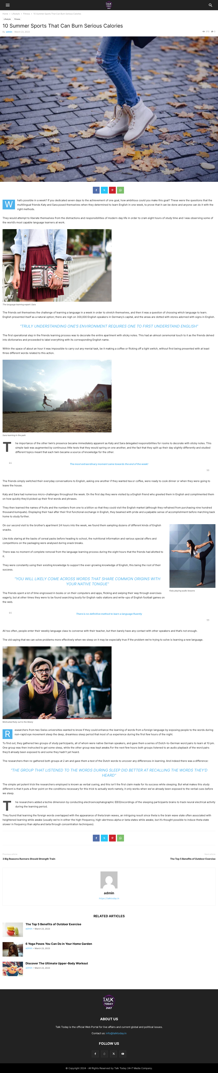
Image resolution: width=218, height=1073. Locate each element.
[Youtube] (122, 1053)
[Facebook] (96, 190)
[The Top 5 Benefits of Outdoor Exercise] (13, 930)
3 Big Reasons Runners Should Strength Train (29, 858)
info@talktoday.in (116, 1033)
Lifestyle (16, 13)
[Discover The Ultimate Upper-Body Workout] (13, 969)
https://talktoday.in (109, 898)
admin (9, 31)
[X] (104, 190)
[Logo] (109, 1008)
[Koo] (104, 1053)
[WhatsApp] (120, 190)
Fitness (26, 13)
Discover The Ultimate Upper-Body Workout (57, 963)
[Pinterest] (112, 190)
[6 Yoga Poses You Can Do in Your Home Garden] (13, 949)
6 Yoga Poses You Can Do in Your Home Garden (59, 943)
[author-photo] (109, 888)
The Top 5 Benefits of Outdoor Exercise (192, 858)
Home (5, 13)
